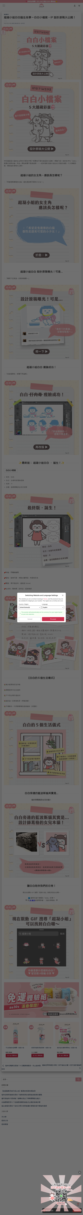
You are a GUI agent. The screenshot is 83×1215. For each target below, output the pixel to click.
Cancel (30, 619)
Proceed (53, 619)
